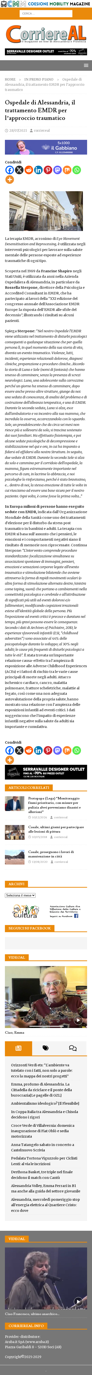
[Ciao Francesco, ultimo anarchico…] (46, 1278)
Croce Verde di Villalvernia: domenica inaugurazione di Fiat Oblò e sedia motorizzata (42, 1131)
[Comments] (72, 1048)
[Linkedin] (38, 170)
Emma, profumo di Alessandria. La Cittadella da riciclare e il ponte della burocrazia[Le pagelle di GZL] (41, 1090)
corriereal (42, 131)
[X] (19, 170)
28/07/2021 (18, 131)
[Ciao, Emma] (46, 997)
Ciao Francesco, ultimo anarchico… (32, 1314)
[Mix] (67, 170)
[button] (85, 65)
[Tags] (45, 1048)
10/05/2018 (39, 837)
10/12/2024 (39, 817)
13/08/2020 (40, 862)
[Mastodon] (57, 170)
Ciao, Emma (14, 1032)
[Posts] (18, 1048)
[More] (9, 179)
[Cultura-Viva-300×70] (46, 917)
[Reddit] (29, 170)
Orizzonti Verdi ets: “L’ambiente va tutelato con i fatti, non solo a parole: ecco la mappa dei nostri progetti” (41, 1070)
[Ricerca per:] (46, 13)
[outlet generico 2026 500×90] (46, 777)
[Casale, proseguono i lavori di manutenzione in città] (15, 857)
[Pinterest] (48, 170)
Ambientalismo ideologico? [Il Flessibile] (45, 1103)
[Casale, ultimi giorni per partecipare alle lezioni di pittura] (15, 832)
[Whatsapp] (76, 170)
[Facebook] (9, 170)
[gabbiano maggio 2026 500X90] (46, 152)
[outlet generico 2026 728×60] (46, 52)
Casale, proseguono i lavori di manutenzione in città (51, 854)
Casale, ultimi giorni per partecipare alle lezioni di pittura (56, 829)
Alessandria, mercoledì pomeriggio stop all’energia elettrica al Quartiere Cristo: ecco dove (45, 1205)
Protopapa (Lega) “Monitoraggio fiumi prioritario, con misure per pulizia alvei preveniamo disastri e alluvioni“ (54, 805)
